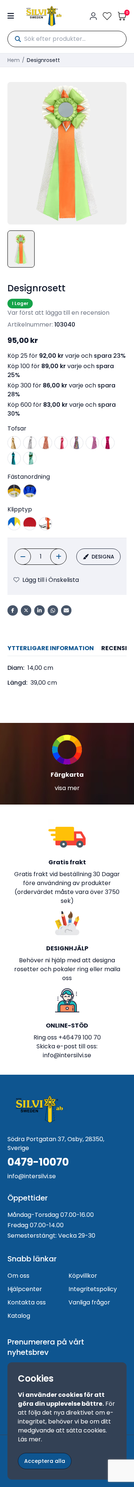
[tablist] (67, 648)
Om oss (18, 1275)
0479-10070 (38, 1162)
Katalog (18, 1315)
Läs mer (29, 1439)
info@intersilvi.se (67, 1055)
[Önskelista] (107, 16)
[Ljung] (92, 442)
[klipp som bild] (45, 523)
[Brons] (45, 442)
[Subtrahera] (23, 556)
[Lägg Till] (58, 556)
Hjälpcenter (24, 1289)
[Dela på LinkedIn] (39, 610)
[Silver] (29, 442)
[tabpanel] (67, 675)
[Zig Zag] (29, 523)
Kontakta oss (26, 1302)
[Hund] (29, 491)
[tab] (50, 648)
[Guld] (14, 442)
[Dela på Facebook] (12, 610)
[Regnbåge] (76, 442)
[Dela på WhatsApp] (53, 610)
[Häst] (14, 491)
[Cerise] (61, 442)
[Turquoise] (14, 458)
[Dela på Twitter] (26, 610)
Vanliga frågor (89, 1302)
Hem (13, 60)
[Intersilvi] (44, 16)
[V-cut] (14, 523)
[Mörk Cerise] (108, 442)
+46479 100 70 (79, 1037)
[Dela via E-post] (66, 610)
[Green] (29, 458)
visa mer (67, 788)
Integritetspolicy (92, 1289)
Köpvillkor (82, 1275)
